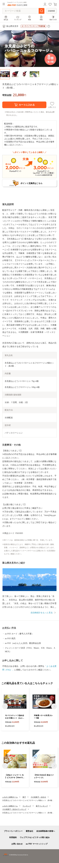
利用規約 (13, 837)
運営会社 (29, 831)
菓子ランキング (42, 806)
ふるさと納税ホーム (10, 797)
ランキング (17, 19)
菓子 (24, 797)
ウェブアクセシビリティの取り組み (35, 837)
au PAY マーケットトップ (37, 844)
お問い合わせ (17, 844)
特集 (41, 19)
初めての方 (53, 19)
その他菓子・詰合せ (38, 797)
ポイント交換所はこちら (31, 183)
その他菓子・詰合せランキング (14, 809)
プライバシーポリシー (13, 831)
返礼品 (6, 19)
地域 (29, 19)
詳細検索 (51, 11)
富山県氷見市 (12, 26)
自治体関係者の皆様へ (45, 831)
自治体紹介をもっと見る (42, 613)
